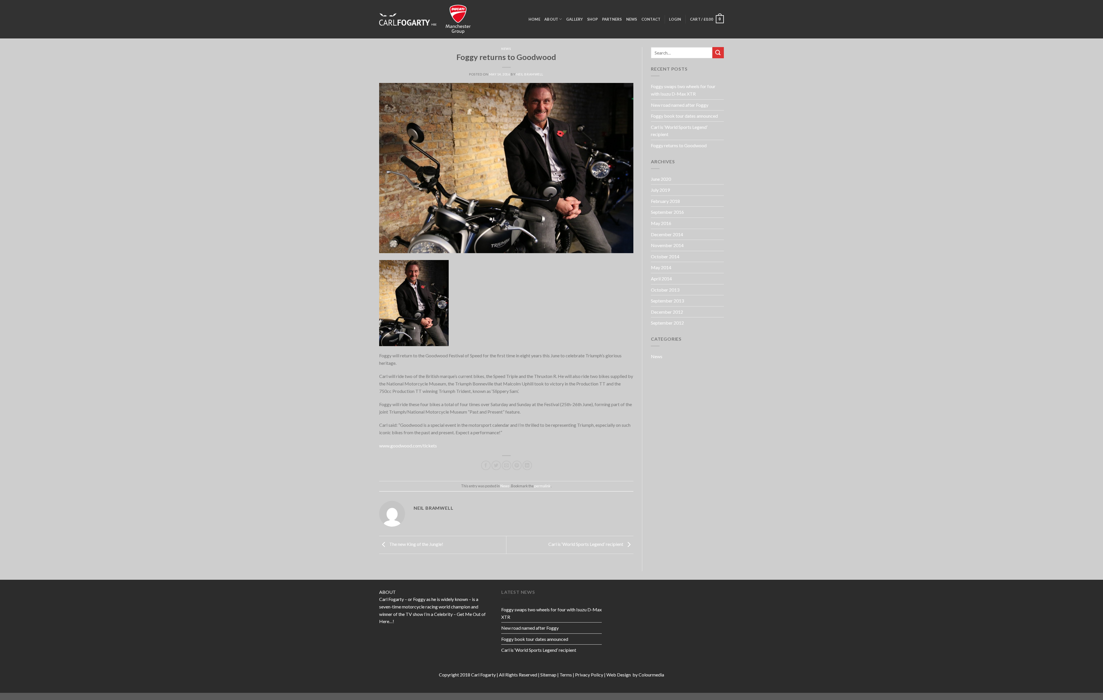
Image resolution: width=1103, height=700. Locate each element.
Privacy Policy (589, 674)
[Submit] (718, 52)
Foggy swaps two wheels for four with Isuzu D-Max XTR (683, 90)
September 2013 (667, 300)
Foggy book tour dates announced (684, 116)
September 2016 (667, 212)
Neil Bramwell (529, 74)
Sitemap (548, 674)
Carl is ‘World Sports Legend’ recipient (586, 544)
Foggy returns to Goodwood (679, 145)
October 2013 (665, 289)
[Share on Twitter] (496, 465)
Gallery (574, 19)
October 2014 (665, 256)
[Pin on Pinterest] (517, 465)
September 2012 (667, 322)
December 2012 (667, 312)
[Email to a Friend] (506, 465)
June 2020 (661, 179)
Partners (612, 19)
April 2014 (661, 278)
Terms (566, 674)
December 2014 (667, 234)
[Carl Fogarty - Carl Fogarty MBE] (408, 19)
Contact (651, 19)
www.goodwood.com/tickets (408, 445)
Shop (592, 19)
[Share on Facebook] (486, 465)
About (551, 19)
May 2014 (661, 267)
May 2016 (661, 223)
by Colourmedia (648, 674)
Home (534, 19)
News (631, 19)
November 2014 (667, 245)
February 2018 (665, 201)
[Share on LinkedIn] (527, 465)
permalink (542, 486)
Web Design (619, 674)
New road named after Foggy (679, 105)
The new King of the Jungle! (415, 544)
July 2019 (660, 190)
